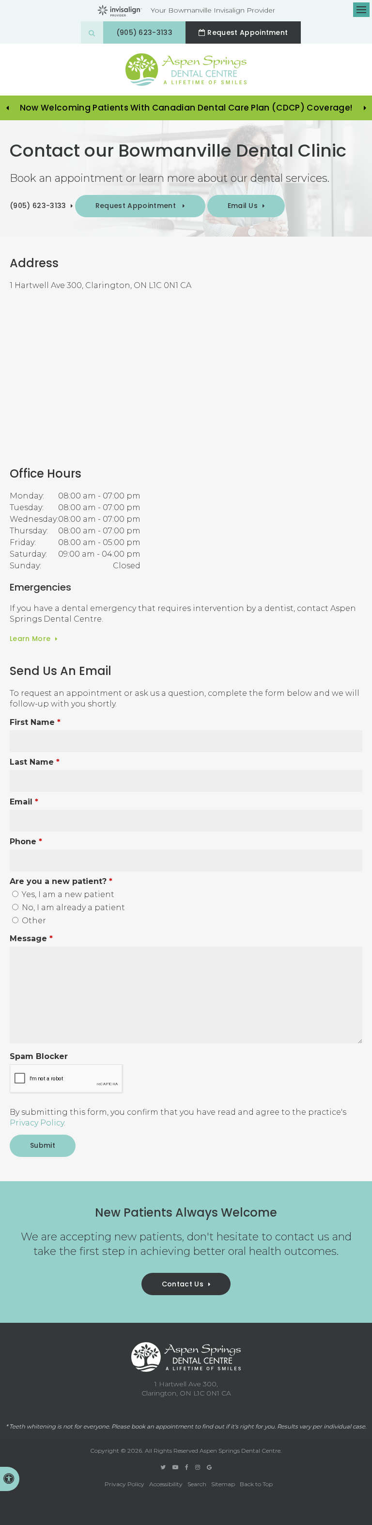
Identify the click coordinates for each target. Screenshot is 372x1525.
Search (196, 1484)
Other (33, 920)
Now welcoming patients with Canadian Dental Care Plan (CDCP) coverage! (186, 107)
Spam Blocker (39, 1056)
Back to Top (256, 1484)
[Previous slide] (7, 108)
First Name (35, 722)
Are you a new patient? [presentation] (61, 881)
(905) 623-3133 (144, 32)
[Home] (186, 69)
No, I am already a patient (72, 907)
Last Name (35, 762)
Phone (26, 841)
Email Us (243, 205)
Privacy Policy (37, 1122)
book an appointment (162, 1426)
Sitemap (223, 1484)
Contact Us (182, 1284)
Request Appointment (247, 32)
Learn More (30, 638)
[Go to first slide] (364, 108)
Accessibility (166, 1484)
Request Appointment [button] (136, 205)
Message (31, 938)
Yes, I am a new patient (67, 894)
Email (24, 801)
